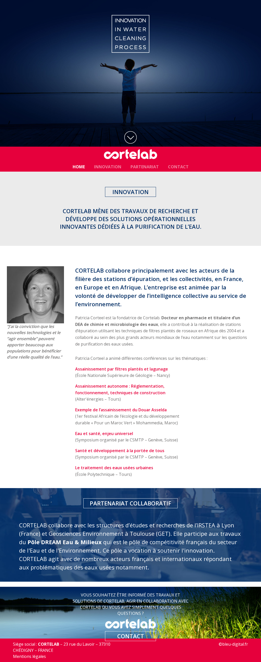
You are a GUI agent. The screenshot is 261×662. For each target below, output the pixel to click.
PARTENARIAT (144, 167)
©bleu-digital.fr (233, 644)
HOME (79, 167)
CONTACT (178, 167)
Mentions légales (29, 656)
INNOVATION (107, 167)
